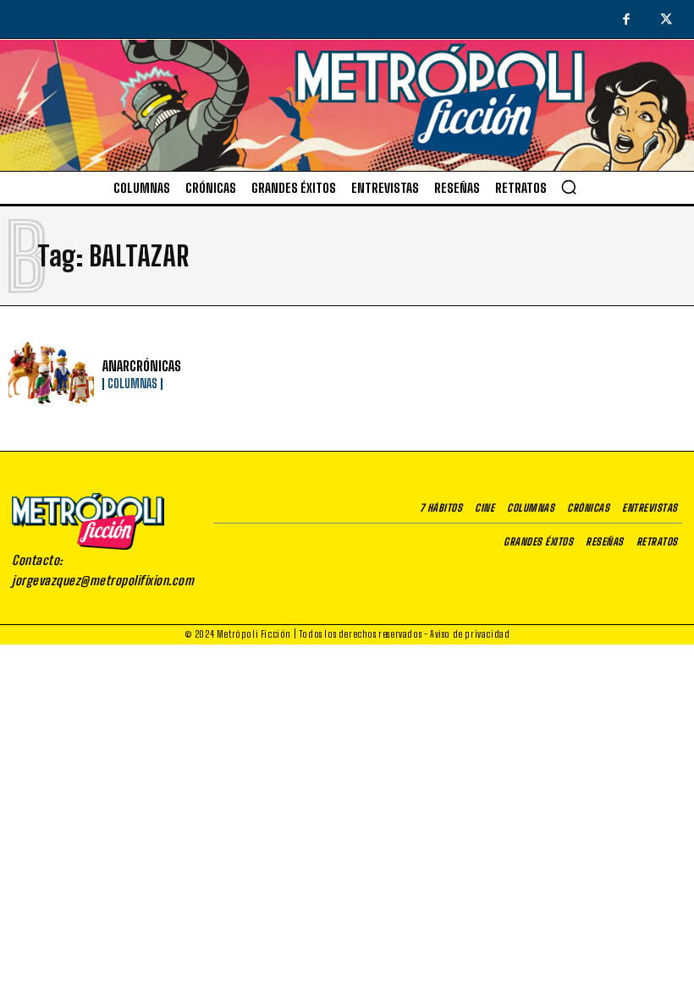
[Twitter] (667, 20)
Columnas (132, 384)
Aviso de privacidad (469, 634)
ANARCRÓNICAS (141, 366)
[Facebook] (626, 20)
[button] (569, 187)
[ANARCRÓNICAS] (51, 374)
